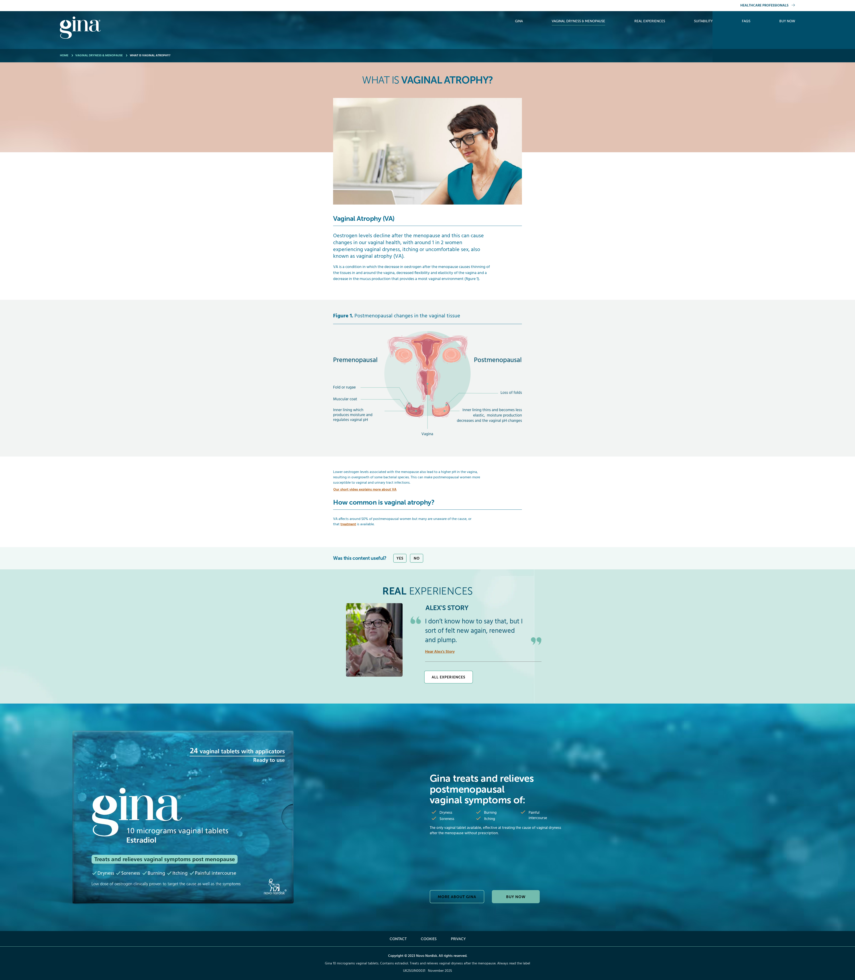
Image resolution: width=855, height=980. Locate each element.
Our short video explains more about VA (365, 490)
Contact (398, 939)
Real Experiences (649, 21)
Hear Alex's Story (440, 652)
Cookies (429, 939)
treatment (348, 524)
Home (64, 55)
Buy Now (787, 21)
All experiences (448, 677)
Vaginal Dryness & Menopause (578, 21)
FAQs (746, 21)
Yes (400, 558)
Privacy (458, 939)
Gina (519, 21)
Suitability (703, 21)
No (417, 558)
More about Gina (457, 897)
